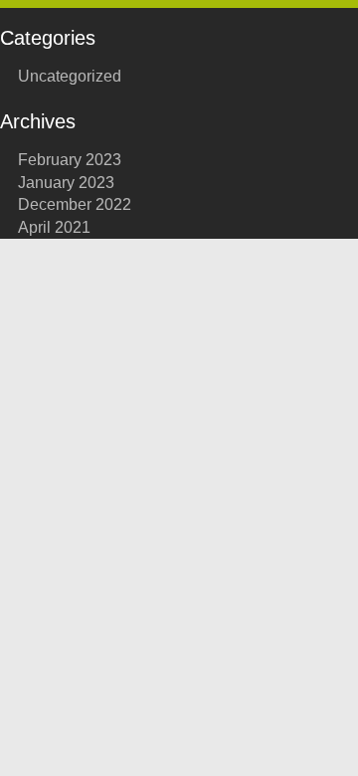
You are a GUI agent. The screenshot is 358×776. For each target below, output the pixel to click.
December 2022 (74, 204)
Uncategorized (69, 76)
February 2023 (69, 159)
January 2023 (66, 182)
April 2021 (54, 227)
